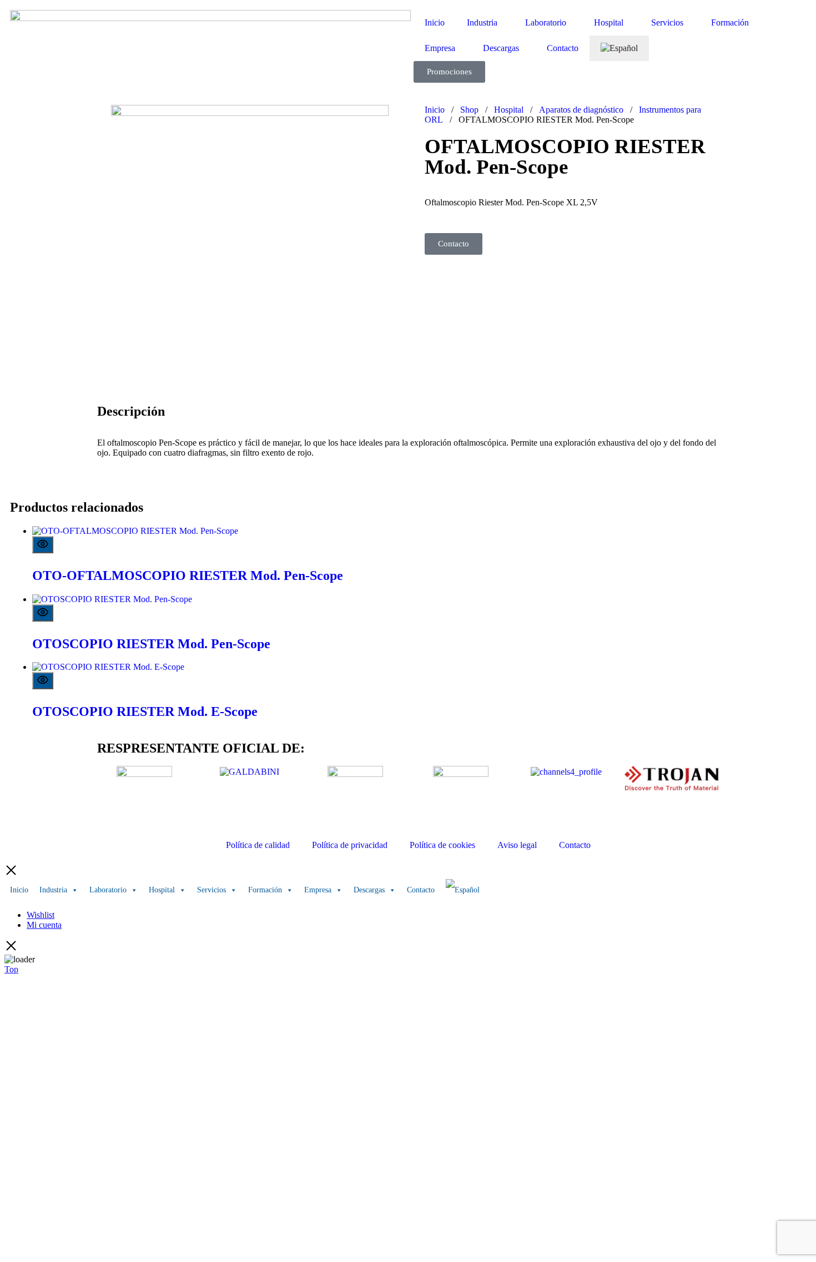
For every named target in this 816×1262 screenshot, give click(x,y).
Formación (730, 22)
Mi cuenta (44, 925)
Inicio (435, 22)
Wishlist (40, 915)
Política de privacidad (349, 845)
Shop (469, 109)
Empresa (440, 48)
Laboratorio (545, 22)
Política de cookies (442, 845)
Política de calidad (258, 845)
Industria (482, 22)
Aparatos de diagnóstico (581, 109)
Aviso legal (517, 845)
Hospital (608, 22)
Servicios (667, 22)
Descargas (501, 48)
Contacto (562, 48)
